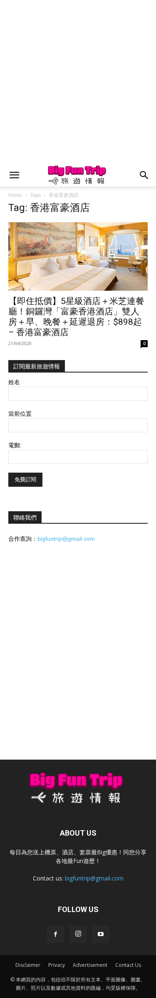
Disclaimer (27, 965)
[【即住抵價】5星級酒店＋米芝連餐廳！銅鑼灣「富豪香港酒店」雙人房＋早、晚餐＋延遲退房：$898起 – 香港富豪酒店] (78, 256)
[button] (14, 175)
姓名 (14, 382)
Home (15, 195)
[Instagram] (78, 934)
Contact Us (128, 965)
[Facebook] (55, 934)
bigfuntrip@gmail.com (66, 538)
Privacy (56, 965)
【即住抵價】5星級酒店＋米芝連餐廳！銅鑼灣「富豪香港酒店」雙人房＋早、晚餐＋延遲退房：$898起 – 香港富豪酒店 (76, 316)
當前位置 (20, 413)
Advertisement (90, 965)
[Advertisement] (78, 82)
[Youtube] (100, 934)
